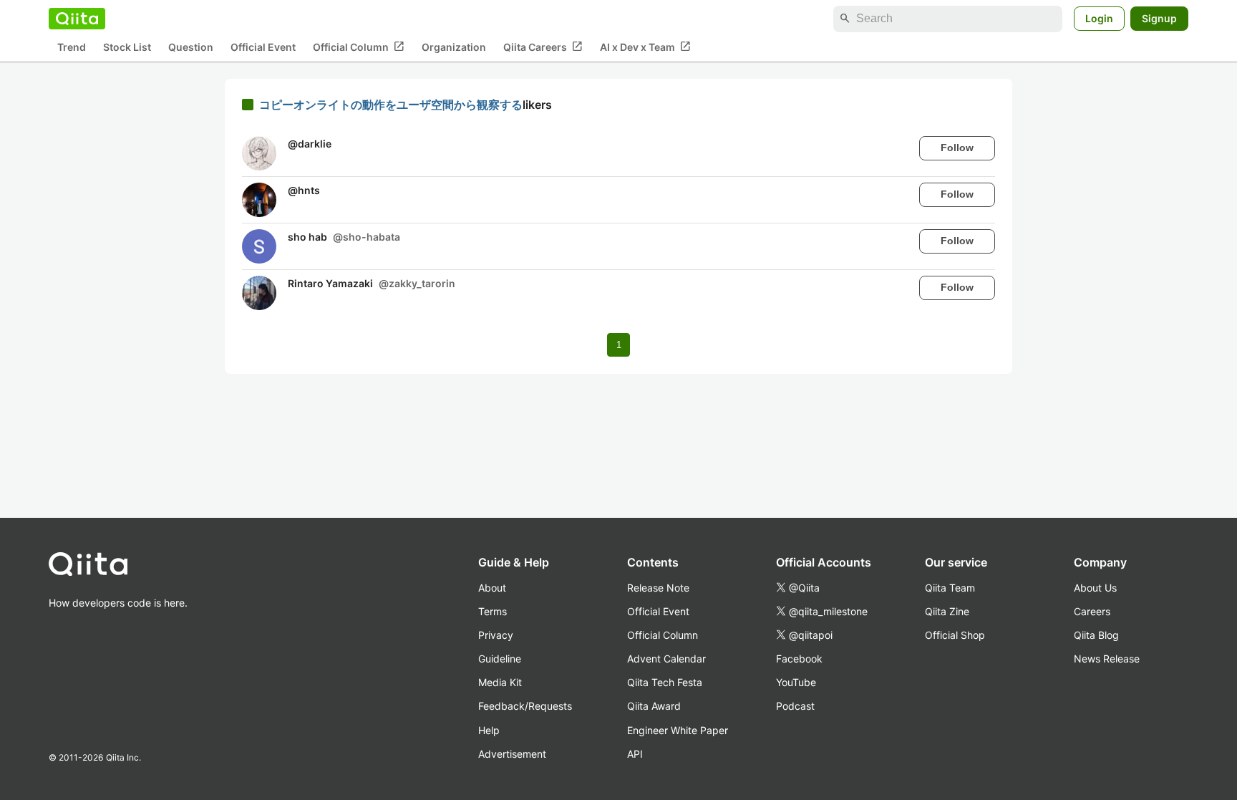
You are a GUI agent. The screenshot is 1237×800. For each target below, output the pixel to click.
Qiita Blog (1096, 635)
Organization (454, 47)
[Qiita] (77, 18)
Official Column (358, 46)
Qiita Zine (947, 611)
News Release (1107, 658)
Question (190, 47)
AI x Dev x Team (645, 46)
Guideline (499, 658)
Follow (957, 147)
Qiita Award (654, 706)
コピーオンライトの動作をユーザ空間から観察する (391, 104)
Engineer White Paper (677, 730)
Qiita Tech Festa (664, 682)
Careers (1092, 611)
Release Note (658, 588)
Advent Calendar (666, 658)
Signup (1159, 18)
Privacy (495, 635)
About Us (1095, 588)
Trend (71, 47)
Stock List (127, 47)
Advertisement (512, 754)
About (492, 588)
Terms (492, 611)
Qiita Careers (543, 46)
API (635, 754)
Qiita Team (950, 588)
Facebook (799, 658)
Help (489, 730)
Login (1099, 18)
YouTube (796, 682)
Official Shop (955, 635)
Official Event (263, 47)
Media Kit (500, 682)
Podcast (795, 706)
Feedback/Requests (525, 706)
